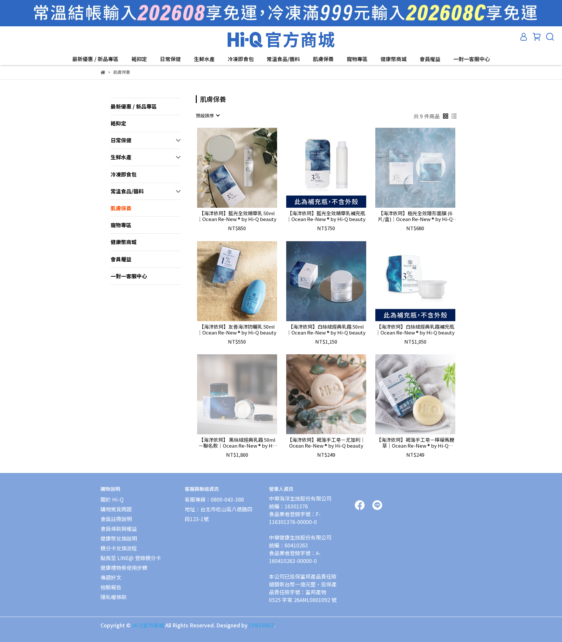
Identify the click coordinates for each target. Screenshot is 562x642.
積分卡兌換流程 (118, 548)
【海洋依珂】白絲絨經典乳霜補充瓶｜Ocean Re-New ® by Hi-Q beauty (415, 329)
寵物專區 (357, 58)
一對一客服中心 (471, 58)
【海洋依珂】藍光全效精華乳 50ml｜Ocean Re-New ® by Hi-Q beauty (236, 216)
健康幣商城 (394, 58)
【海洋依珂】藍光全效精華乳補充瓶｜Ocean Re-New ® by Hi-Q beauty (326, 216)
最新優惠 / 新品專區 (95, 58)
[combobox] (207, 115)
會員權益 (430, 58)
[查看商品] (228, 167)
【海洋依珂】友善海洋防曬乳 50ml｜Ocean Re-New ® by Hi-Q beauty (236, 329)
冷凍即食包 (241, 58)
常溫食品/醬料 (283, 58)
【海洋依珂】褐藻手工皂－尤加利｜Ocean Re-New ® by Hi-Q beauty (326, 443)
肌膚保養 (323, 58)
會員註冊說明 (116, 519)
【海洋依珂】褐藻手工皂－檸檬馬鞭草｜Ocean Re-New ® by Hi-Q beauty (415, 443)
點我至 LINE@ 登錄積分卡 (130, 558)
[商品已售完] (424, 167)
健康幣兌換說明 (118, 538)
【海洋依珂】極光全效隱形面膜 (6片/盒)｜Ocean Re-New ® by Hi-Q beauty (415, 216)
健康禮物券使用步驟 (123, 567)
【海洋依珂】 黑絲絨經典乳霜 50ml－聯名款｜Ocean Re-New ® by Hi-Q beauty (237, 443)
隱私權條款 (113, 597)
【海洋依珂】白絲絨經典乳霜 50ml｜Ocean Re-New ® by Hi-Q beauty (326, 329)
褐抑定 (139, 58)
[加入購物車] (246, 167)
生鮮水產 (204, 58)
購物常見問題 (116, 509)
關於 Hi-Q (112, 499)
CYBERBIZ (261, 625)
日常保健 (170, 58)
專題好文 (110, 577)
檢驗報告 (110, 587)
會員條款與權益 (118, 528)
